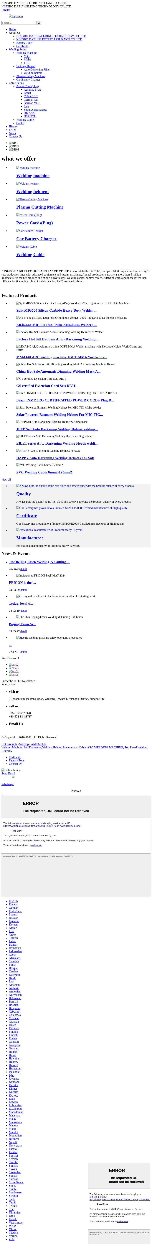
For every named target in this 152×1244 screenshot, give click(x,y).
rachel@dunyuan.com (22, 731)
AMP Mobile (38, 744)
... (10, 645)
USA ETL (30, 116)
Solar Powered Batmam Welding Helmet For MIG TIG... (59, 415)
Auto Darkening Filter (37, 69)
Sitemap (24, 744)
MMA (27, 59)
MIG (26, 56)
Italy (26, 106)
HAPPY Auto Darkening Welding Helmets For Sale (55, 458)
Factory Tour (24, 42)
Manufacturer (29, 537)
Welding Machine (26, 52)
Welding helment (32, 191)
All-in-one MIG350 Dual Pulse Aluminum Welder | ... (56, 325)
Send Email (8, 773)
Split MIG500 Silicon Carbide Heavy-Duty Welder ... (56, 310)
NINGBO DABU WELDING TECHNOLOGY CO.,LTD (51, 36)
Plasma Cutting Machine (30, 76)
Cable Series (16, 82)
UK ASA (29, 113)
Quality (23, 493)
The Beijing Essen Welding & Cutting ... (39, 562)
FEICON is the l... (22, 583)
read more (7, 287)
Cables (20, 123)
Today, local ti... (21, 603)
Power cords (70, 747)
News (12, 133)
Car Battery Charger (28, 79)
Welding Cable (25, 119)
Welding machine (32, 175)
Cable (82, 747)
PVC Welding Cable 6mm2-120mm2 (44, 472)
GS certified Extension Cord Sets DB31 (45, 386)
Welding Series (18, 49)
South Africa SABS (35, 109)
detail (23, 569)
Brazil (27, 93)
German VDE (32, 103)
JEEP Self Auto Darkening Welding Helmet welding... (57, 429)
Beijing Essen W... (22, 624)
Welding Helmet (25, 66)
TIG (26, 62)
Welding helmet (33, 72)
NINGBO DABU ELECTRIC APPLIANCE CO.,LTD (49, 39)
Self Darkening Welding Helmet (42, 747)
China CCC (31, 96)
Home (12, 29)
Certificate (22, 46)
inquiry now (8, 684)
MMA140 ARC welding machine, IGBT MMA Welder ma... (61, 357)
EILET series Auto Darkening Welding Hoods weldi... (57, 443)
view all (6, 479)
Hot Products (9, 744)
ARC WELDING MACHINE (105, 747)
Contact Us (15, 136)
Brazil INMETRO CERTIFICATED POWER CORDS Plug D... (65, 400)
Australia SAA (32, 89)
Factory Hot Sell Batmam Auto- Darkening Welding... (57, 339)
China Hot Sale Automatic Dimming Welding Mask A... (58, 371)
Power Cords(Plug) (34, 222)
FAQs (12, 129)
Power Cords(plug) (27, 86)
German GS (31, 99)
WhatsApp (7, 784)
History (13, 126)
